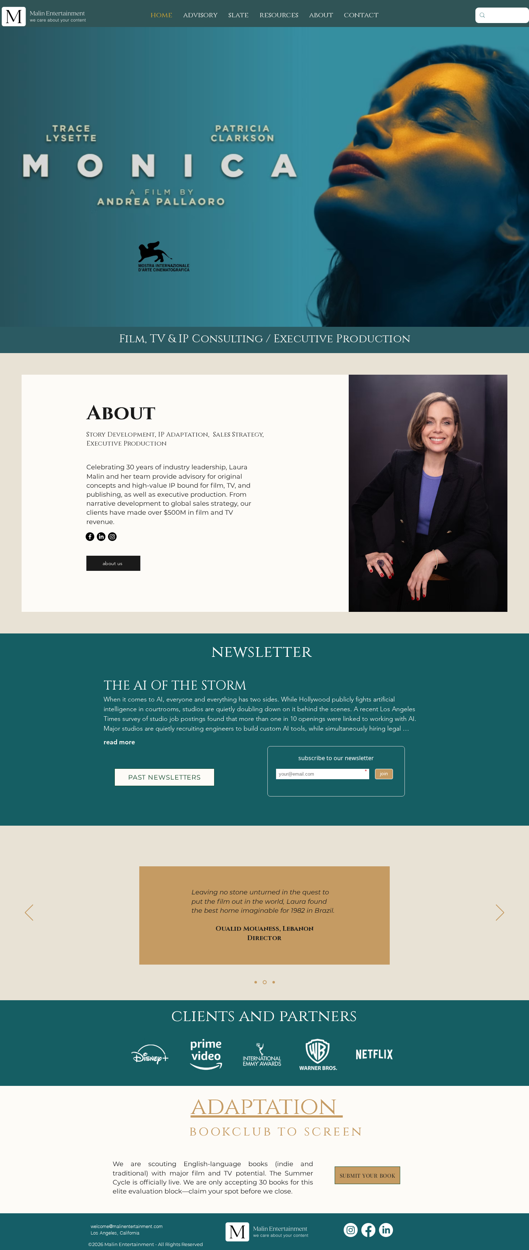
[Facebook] (90, 536)
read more (119, 742)
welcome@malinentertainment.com (127, 1226)
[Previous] (29, 913)
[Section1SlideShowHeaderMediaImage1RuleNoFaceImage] (255, 982)
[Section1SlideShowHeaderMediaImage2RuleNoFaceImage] (273, 982)
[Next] (500, 913)
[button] (279, 15)
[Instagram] (112, 536)
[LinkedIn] (101, 536)
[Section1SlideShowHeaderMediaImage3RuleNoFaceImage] (265, 982)
